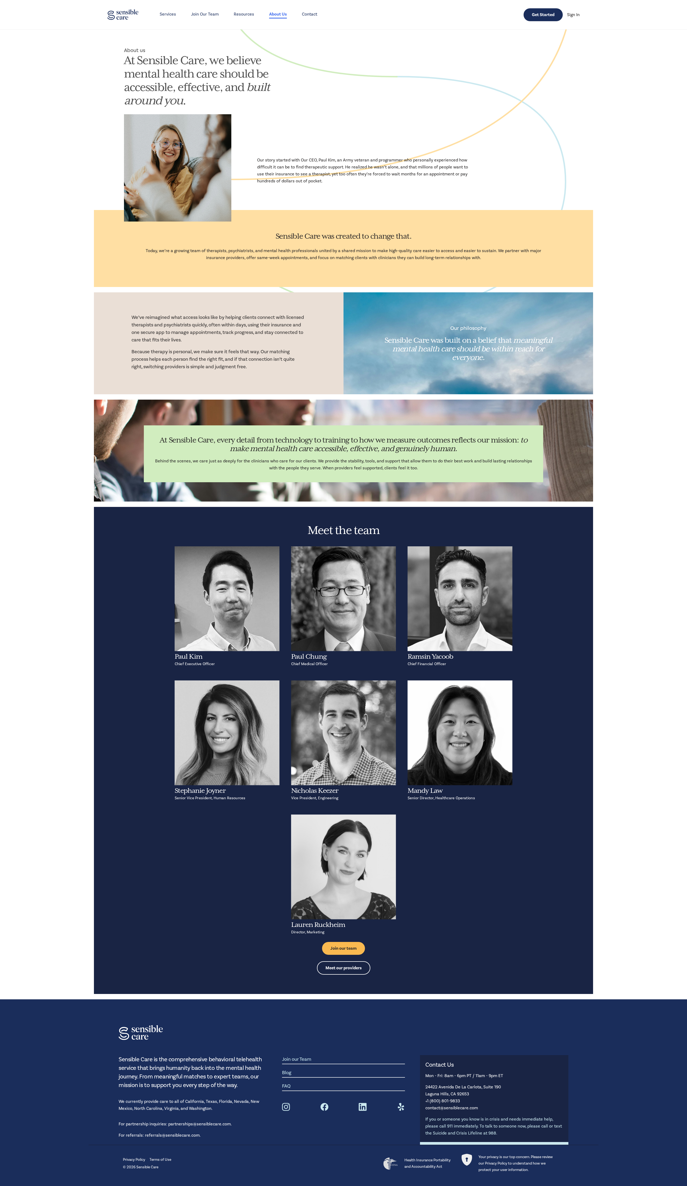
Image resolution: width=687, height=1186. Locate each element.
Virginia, (172, 1108)
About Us (278, 14)
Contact (309, 14)
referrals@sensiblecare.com (172, 1135)
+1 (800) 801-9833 (442, 1101)
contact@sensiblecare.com (451, 1108)
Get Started (543, 14)
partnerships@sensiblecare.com (199, 1124)
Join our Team (296, 1059)
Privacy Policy (134, 1159)
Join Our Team (205, 14)
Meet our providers (344, 968)
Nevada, (242, 1101)
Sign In (573, 14)
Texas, (212, 1101)
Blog (286, 1073)
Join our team (343, 948)
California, (195, 1101)
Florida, (226, 1101)
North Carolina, (149, 1108)
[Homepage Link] (122, 14)
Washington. (201, 1108)
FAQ (286, 1086)
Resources (244, 14)
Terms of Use (160, 1159)
